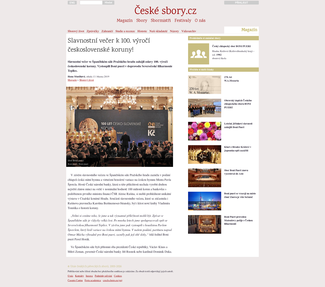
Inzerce (89, 275)
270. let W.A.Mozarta (231, 78)
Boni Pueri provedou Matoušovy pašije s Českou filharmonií (238, 220)
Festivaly (183, 21)
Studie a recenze (125, 31)
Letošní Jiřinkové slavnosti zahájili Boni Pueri (238, 125)
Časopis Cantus (75, 280)
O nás (200, 21)
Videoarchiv (188, 31)
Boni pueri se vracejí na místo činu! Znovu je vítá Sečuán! (240, 195)
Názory (174, 31)
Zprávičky (93, 31)
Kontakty (79, 275)
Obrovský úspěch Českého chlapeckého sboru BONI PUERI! (238, 103)
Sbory (141, 21)
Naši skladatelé (158, 31)
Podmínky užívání (103, 275)
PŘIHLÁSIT (241, 2)
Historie (142, 31)
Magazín (125, 21)
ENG (72, 2)
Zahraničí (107, 31)
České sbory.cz (165, 11)
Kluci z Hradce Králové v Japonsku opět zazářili (237, 148)
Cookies (118, 275)
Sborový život (76, 31)
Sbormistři (161, 21)
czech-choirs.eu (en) (112, 280)
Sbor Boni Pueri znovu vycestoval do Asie (236, 172)
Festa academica (93, 280)
